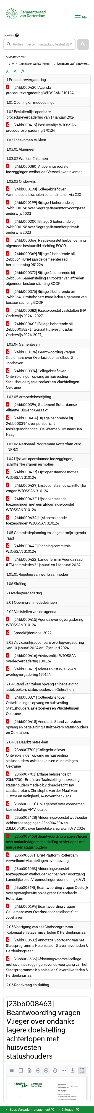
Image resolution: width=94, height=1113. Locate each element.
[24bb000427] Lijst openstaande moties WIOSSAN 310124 (42, 474)
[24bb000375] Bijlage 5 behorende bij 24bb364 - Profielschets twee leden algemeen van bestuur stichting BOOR (46, 297)
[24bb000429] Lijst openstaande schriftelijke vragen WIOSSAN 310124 (46, 488)
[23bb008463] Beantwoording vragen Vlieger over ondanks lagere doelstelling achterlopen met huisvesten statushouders (46, 841)
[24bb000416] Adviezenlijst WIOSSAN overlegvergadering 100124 (41, 658)
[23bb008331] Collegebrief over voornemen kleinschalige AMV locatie (45, 806)
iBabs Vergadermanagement (29, 1109)
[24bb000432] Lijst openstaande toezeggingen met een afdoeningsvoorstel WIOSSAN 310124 (40, 504)
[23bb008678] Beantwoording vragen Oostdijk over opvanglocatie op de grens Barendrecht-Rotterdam (47, 893)
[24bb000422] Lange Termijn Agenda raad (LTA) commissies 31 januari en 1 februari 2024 (44, 562)
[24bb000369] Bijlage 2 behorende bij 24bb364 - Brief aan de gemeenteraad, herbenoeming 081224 (40, 259)
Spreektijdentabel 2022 (32, 633)
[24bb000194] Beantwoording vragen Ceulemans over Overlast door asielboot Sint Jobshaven (42, 357)
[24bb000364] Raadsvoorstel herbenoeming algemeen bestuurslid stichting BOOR (46, 243)
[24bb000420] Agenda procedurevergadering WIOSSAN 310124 (40, 90)
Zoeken (8, 35)
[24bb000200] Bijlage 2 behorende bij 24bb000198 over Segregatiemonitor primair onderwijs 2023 (42, 227)
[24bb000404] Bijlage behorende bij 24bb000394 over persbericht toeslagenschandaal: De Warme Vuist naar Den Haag (44, 426)
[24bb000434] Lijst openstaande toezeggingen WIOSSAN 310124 (36, 520)
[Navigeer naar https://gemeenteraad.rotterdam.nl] (25, 17)
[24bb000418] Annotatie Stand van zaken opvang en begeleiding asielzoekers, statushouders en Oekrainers (47, 727)
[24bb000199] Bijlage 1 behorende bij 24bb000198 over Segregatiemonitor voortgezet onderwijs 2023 (45, 208)
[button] (83, 44)
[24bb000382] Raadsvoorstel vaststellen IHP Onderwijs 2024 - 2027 (46, 313)
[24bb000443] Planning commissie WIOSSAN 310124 (38, 548)
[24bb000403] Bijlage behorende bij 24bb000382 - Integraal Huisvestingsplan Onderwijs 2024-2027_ (39, 329)
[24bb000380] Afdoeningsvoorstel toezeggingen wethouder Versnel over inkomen (44, 169)
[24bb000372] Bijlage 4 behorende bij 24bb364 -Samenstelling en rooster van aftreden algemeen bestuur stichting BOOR (45, 278)
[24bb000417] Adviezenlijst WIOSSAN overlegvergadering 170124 (41, 672)
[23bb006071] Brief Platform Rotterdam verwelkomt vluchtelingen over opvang (42, 858)
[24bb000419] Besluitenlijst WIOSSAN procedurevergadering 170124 (41, 127)
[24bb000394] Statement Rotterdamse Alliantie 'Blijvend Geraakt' (41, 407)
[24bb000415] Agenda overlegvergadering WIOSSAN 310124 (44, 622)
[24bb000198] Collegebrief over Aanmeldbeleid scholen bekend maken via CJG (43, 192)
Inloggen (68, 1109)
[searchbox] (39, 44)
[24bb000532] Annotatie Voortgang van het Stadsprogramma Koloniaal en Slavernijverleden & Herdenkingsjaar (47, 945)
